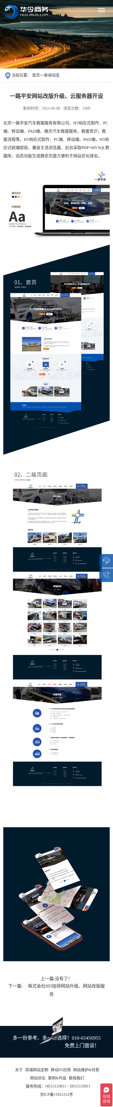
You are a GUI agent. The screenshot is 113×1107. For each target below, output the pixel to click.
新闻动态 (52, 75)
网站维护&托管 (86, 1070)
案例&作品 (57, 1078)
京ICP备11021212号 (56, 1094)
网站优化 (38, 1078)
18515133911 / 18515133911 (68, 1086)
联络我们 (76, 1078)
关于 (19, 1070)
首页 (36, 75)
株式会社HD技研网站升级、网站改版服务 (66, 990)
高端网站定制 (36, 1070)
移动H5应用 (61, 1070)
